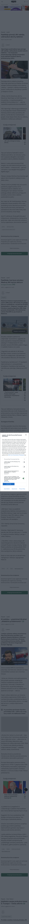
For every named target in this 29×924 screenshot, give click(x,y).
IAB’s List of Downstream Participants (16, 455)
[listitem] (14, 459)
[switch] (24, 462)
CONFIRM (8, 484)
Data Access (14, 488)
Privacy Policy (22, 488)
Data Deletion (7, 488)
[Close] (26, 435)
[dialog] (14, 462)
